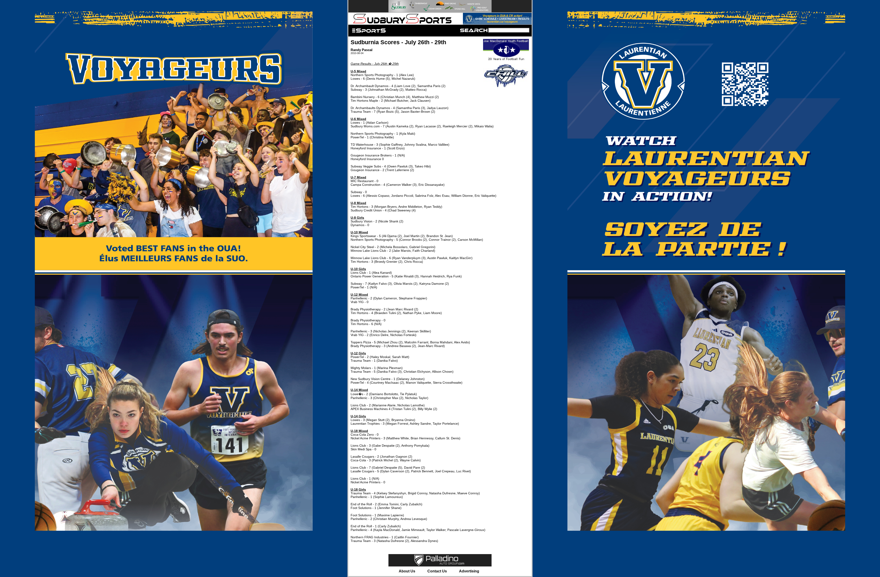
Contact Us (437, 571)
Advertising (469, 571)
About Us (407, 571)
